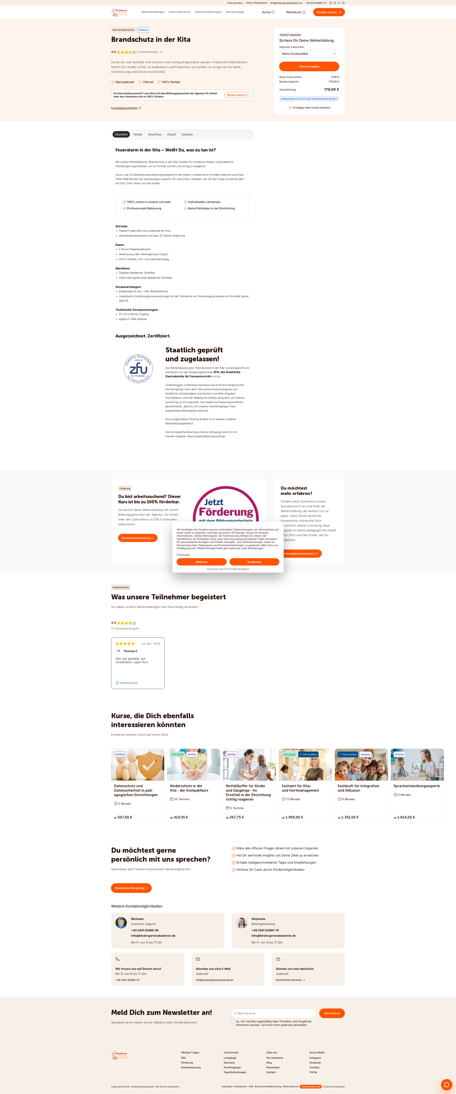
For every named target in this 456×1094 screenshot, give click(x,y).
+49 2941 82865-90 (145, 930)
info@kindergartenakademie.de (286, 3)
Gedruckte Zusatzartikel (291, 47)
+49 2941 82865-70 (315, 3)
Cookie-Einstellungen (334, 1086)
